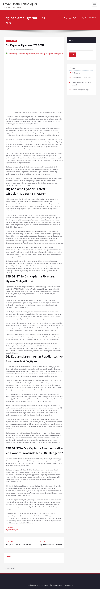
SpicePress (58, 585)
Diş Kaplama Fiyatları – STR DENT (84, 18)
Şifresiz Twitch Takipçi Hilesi (81, 78)
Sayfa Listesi (76, 73)
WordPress (44, 585)
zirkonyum (9, 527)
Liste (73, 68)
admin (12, 49)
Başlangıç (67, 18)
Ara (71, 40)
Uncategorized (28, 49)
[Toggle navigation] (94, 4)
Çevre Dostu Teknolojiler (20, 4)
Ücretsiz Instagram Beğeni (81, 90)
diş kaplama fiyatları (12, 530)
